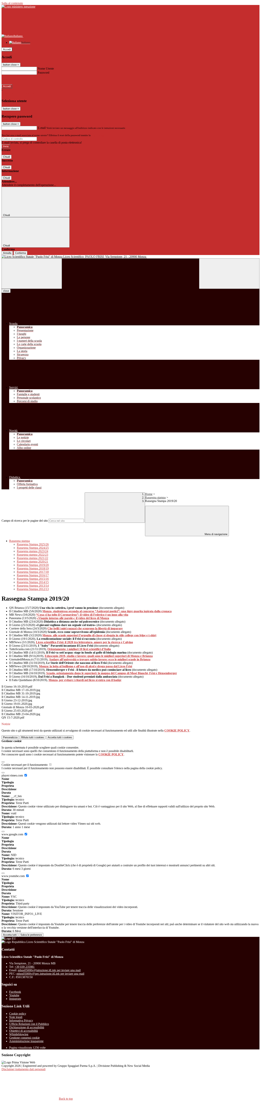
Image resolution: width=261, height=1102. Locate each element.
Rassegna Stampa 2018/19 (33, 568)
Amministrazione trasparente (26, 1041)
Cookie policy (17, 1013)
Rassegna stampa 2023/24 (32, 551)
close (6, 290)
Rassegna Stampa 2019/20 (33, 565)
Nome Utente (46, 68)
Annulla (7, 253)
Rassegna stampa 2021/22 (32, 558)
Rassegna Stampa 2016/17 (33, 575)
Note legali (15, 1017)
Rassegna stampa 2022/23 (32, 554)
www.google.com (13, 834)
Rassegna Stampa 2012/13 (33, 589)
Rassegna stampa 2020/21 (32, 561)
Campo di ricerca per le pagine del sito (25, 520)
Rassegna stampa (155, 497)
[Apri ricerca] (229, 273)
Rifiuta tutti (32, 737)
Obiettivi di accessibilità (23, 1030)
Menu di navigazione (215, 534)
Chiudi (6, 156)
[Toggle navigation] (32, 273)
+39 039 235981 (25, 966)
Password (43, 72)
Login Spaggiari (99, 135)
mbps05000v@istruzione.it (49, 970)
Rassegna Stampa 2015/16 (33, 578)
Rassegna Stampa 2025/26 (33, 544)
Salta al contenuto (12, 3)
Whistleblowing (18, 1034)
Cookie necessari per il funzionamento (25, 764)
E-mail (42, 127)
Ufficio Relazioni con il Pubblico (29, 1024)
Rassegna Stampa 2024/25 (33, 547)
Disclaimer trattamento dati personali (23, 1069)
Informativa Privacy (21, 1020)
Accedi (7, 49)
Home (148, 494)
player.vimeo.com (13, 775)
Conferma (20, 253)
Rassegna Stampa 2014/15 (33, 582)
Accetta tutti (60, 737)
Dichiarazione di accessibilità (26, 1027)
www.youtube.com (13, 876)
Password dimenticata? (15, 79)
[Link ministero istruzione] (18, 6)
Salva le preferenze (31, 934)
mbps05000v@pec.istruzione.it (50, 973)
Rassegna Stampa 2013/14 (33, 585)
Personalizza (10, 737)
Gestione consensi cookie (24, 1037)
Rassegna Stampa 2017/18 (33, 571)
